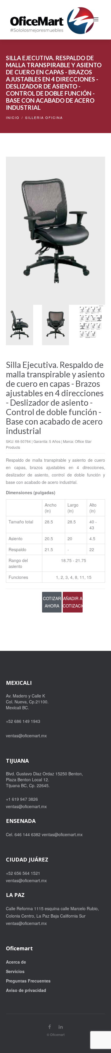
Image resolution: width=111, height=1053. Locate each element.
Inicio (13, 117)
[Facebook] (49, 1026)
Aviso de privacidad (26, 990)
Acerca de (16, 962)
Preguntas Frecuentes (28, 981)
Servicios (15, 971)
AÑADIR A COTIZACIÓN (73, 602)
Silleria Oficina (44, 117)
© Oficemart (56, 1034)
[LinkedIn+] (60, 1026)
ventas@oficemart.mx (26, 735)
